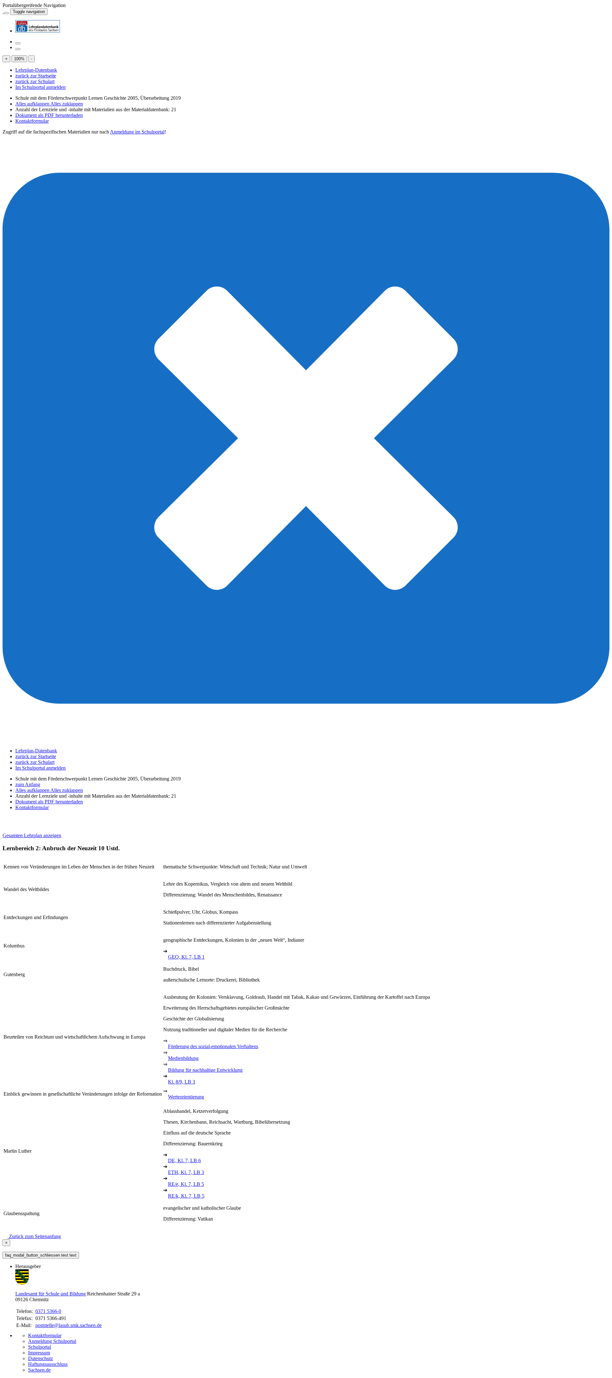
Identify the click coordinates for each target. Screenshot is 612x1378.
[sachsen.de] (3, 11)
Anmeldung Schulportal (52, 1341)
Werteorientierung (186, 1096)
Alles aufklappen (32, 103)
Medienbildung (183, 1058)
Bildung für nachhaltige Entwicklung (205, 1070)
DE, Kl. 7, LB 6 (184, 1160)
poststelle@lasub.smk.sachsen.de (68, 1325)
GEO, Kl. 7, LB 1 (186, 957)
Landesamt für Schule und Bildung (50, 1293)
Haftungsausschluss (48, 1364)
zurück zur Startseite (35, 75)
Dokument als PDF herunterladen (49, 115)
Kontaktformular (32, 121)
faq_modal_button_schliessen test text (40, 1255)
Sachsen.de (39, 1370)
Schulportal (39, 1347)
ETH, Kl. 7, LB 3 (186, 1172)
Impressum (39, 1352)
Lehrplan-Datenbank (36, 70)
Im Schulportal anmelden (40, 87)
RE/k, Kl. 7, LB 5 (186, 1196)
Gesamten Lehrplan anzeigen (32, 835)
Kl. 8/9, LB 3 (181, 1081)
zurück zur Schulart (35, 81)
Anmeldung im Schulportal (137, 131)
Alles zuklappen (66, 103)
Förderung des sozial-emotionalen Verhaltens (213, 1046)
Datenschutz (40, 1358)
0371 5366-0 (48, 1311)
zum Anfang (27, 784)
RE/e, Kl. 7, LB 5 (186, 1184)
